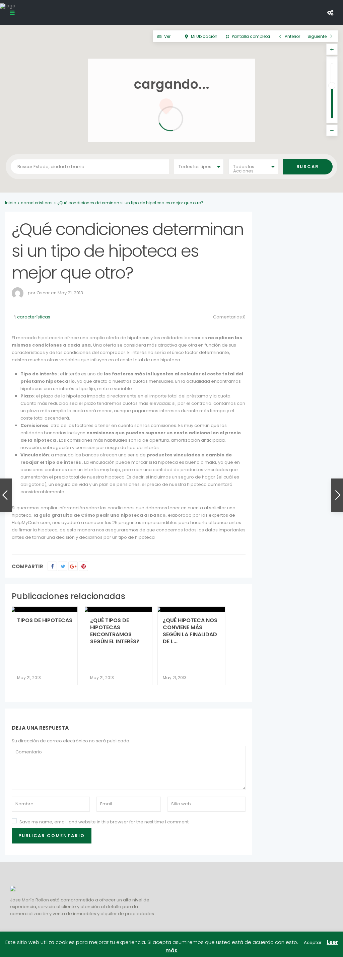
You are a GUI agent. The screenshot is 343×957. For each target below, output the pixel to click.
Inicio (10, 203)
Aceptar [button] (313, 942)
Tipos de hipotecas (44, 620)
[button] (273, 179)
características (37, 203)
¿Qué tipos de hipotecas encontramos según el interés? (114, 630)
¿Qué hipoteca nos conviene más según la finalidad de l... (190, 630)
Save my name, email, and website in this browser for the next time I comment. (104, 822)
